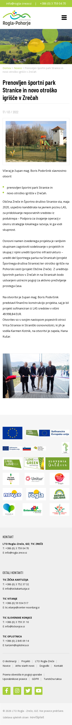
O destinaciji (9, 661)
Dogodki (44, 665)
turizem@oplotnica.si (17, 645)
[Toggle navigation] (64, 18)
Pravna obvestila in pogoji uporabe (22, 674)
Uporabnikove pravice (15, 679)
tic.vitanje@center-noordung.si (22, 607)
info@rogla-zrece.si (18, 3)
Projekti (25, 661)
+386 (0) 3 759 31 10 (17, 622)
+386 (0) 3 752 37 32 (17, 584)
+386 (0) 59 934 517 (16, 603)
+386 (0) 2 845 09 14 (17, 640)
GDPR (35, 679)
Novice (18, 68)
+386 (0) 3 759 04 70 (53, 3)
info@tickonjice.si (15, 626)
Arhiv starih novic (25, 665)
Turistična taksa (53, 679)
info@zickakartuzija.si (17, 588)
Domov (7, 68)
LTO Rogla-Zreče (44, 661)
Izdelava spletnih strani (16, 717)
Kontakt (58, 665)
